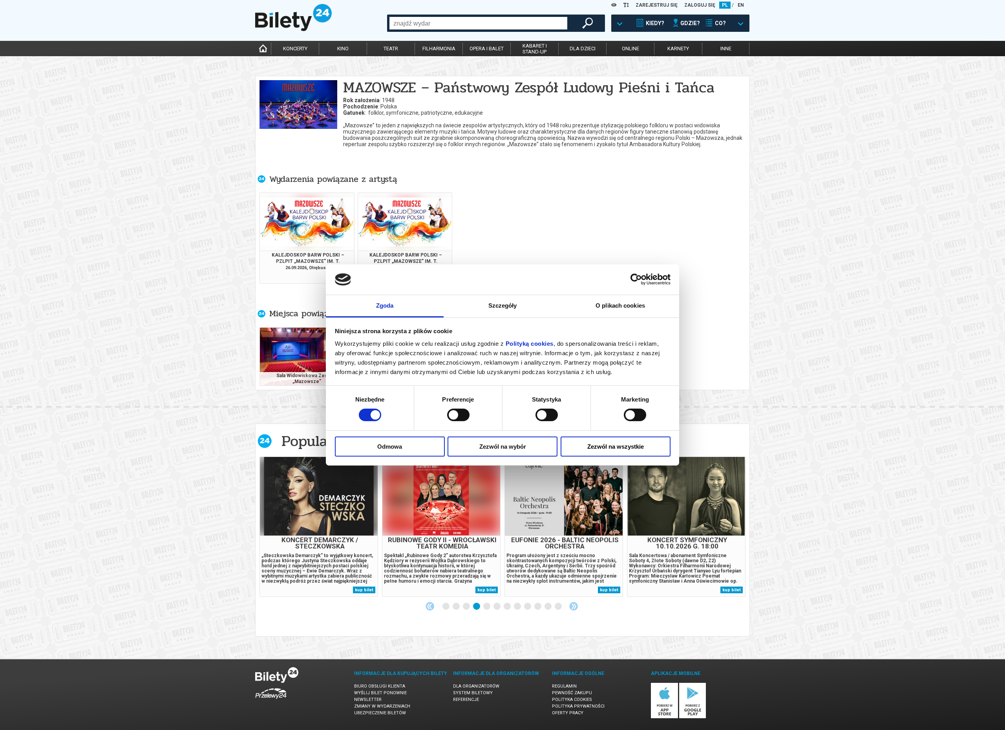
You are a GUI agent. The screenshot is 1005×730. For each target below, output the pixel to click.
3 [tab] (467, 607)
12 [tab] (559, 607)
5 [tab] (487, 607)
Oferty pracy (567, 712)
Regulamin (564, 686)
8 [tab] (518, 607)
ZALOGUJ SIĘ (699, 5)
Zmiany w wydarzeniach (382, 706)
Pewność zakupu (572, 692)
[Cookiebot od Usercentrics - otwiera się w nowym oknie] (636, 279)
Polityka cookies (572, 699)
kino (343, 48)
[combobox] (478, 23)
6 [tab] (497, 607)
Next (573, 606)
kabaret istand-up (535, 49)
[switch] (458, 415)
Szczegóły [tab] (502, 305)
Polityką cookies (530, 343)
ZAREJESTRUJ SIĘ (657, 5)
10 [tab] (538, 607)
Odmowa (389, 446)
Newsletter (368, 699)
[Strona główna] (293, 29)
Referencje (466, 699)
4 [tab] (477, 607)
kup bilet (364, 589)
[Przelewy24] (271, 700)
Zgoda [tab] (385, 305)
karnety (678, 48)
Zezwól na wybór (502, 446)
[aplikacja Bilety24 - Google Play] (692, 716)
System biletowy (473, 692)
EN (741, 5)
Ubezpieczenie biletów (380, 712)
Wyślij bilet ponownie (380, 692)
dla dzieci (583, 48)
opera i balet (487, 48)
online (630, 48)
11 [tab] (548, 607)
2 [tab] (456, 607)
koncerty (295, 48)
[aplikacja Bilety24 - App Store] (664, 716)
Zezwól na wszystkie (615, 446)
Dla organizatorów (476, 686)
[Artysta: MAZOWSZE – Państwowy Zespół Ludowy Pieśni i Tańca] (298, 107)
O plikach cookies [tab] (620, 305)
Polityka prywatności (578, 706)
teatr (391, 48)
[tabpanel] (318, 527)
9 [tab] (528, 607)
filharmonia (438, 48)
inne (725, 48)
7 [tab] (508, 607)
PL (725, 5)
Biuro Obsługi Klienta (379, 686)
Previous (430, 606)
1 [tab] (446, 607)
